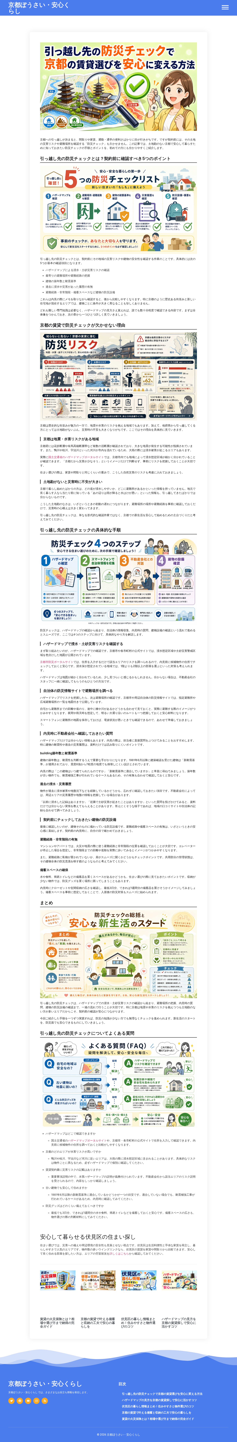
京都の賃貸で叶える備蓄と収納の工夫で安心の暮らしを (98, 1322)
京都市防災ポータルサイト (56, 662)
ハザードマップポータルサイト (87, 1140)
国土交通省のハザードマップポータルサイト (76, 457)
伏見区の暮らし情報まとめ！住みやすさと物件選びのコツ (138, 1322)
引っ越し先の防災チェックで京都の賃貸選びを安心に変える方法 (162, 1393)
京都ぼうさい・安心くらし (39, 7)
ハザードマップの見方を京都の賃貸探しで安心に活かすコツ (179, 1322)
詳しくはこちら (119, 1253)
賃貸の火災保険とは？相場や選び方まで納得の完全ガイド (57, 1322)
